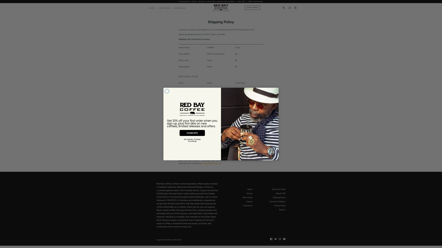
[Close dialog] (167, 91)
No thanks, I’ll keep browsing (192, 140)
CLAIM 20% (192, 132)
